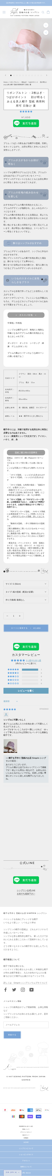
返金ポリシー (26, 1135)
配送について (26, 1129)
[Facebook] (5, 989)
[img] (9, 709)
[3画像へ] (17, 75)
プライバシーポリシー (26, 1132)
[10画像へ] (38, 75)
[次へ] (46, 75)
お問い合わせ (26, 1173)
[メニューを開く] (4, 12)
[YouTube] (31, 989)
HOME (26, 1142)
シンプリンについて (26, 1148)
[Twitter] (14, 989)
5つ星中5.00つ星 (33, 660)
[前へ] (5, 75)
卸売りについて (26, 1167)
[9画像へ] (35, 75)
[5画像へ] (23, 75)
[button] (26, 111)
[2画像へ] (14, 75)
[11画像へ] (41, 75)
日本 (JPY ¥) (11, 1172)
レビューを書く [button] (26, 690)
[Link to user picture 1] (10, 746)
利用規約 (26, 1138)
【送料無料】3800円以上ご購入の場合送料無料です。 (26, 3)
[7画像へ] (29, 75)
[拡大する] (45, 25)
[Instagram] (23, 989)
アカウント (26, 1161)
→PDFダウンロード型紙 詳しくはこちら (25, 517)
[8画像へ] (32, 75)
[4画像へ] (20, 75)
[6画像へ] (26, 75)
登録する (12, 1035)
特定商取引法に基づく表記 (26, 1126)
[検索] (43, 12)
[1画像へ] (11, 75)
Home (5, 82)
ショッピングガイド (26, 1154)
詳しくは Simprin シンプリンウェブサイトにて (25, 982)
